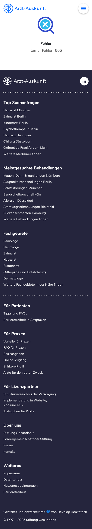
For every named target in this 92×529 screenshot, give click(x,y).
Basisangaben (13, 354)
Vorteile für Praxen (17, 341)
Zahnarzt (9, 253)
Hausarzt (9, 260)
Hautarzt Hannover (17, 135)
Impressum (11, 473)
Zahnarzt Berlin (14, 116)
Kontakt (9, 452)
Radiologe (10, 241)
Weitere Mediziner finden (22, 154)
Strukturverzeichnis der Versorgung (29, 394)
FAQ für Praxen (14, 348)
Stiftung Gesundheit (18, 433)
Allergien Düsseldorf (18, 201)
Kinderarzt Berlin (15, 123)
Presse (8, 445)
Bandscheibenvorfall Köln (22, 194)
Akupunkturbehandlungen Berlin (27, 182)
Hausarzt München (17, 110)
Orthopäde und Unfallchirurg (24, 272)
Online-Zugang (14, 360)
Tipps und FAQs (15, 313)
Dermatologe (13, 278)
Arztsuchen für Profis (18, 411)
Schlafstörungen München (23, 188)
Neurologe (11, 247)
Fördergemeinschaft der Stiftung (27, 439)
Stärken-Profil (13, 366)
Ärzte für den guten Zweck (23, 373)
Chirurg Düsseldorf (17, 141)
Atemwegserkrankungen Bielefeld (28, 207)
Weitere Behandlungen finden (25, 219)
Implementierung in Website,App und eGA (25, 402)
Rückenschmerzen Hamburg (24, 213)
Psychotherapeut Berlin (20, 129)
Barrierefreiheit (14, 492)
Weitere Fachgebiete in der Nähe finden (33, 285)
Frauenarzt (11, 266)
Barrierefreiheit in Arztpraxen (24, 320)
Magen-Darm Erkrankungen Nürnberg (31, 176)
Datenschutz (12, 479)
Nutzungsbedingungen (20, 486)
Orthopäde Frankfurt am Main (25, 148)
